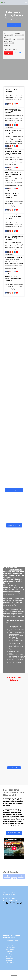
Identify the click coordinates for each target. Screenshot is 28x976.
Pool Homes (15, 874)
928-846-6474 (12, 898)
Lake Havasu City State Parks (16, 654)
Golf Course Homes (16, 875)
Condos (10, 875)
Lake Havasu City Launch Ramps (17, 656)
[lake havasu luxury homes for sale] (14, 890)
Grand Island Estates (10, 947)
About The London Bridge (15, 662)
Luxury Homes (8, 874)
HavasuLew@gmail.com (11, 900)
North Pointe (8, 956)
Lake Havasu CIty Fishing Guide (16, 657)
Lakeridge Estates (10, 945)
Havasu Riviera (9, 960)
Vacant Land (14, 877)
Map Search (20, 877)
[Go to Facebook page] (7, 903)
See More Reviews (14, 768)
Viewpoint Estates (9, 962)
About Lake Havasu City (15, 645)
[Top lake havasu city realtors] (14, 691)
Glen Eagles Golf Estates (11, 953)
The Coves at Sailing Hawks (12, 965)
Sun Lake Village (9, 951)
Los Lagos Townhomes (11, 964)
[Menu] (26, 2)
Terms (12, 975)
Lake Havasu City (16, 570)
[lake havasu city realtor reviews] (14, 760)
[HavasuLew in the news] (14, 973)
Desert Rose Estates (10, 954)
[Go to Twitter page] (14, 903)
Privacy (15, 975)
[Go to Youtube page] (17, 903)
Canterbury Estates (10, 943)
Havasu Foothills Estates (11, 942)
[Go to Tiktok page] (21, 903)
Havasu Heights (9, 958)
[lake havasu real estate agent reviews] (14, 746)
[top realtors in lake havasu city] (14, 718)
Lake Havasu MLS (16, 811)
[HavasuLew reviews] (14, 732)
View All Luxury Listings (14, 25)
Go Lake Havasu (13, 649)
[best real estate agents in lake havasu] (14, 704)
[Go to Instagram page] (10, 903)
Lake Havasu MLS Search (14, 832)
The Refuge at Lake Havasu (12, 940)
